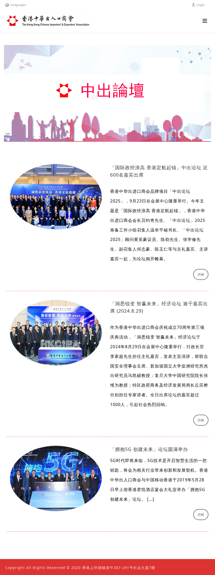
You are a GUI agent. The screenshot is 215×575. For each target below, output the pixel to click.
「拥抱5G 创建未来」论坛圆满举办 (149, 449)
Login (201, 5)
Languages (18, 5)
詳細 (201, 274)
